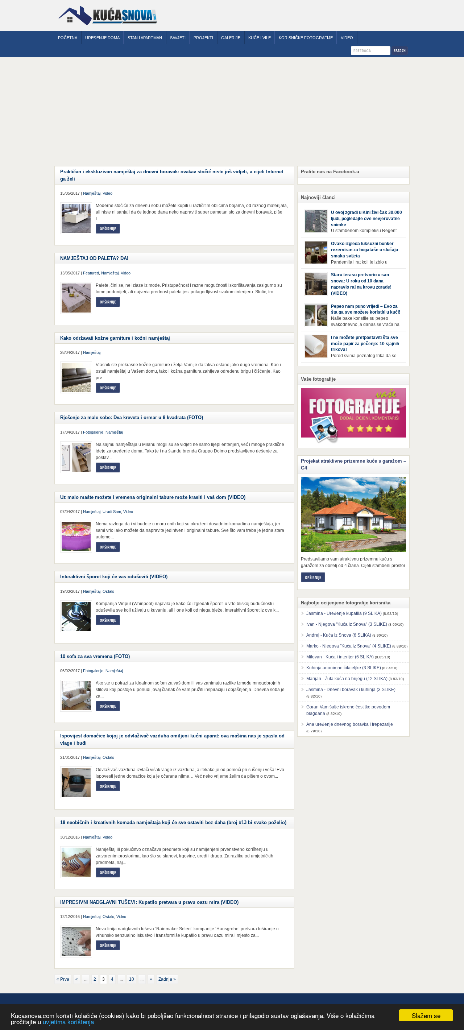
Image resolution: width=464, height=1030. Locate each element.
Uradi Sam (112, 511)
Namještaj (91, 193)
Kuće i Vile (259, 38)
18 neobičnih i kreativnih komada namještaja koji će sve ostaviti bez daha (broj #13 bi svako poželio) (173, 822)
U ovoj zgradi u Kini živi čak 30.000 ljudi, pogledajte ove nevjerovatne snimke (366, 218)
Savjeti (178, 38)
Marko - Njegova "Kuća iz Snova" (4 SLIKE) (348, 646)
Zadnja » (167, 979)
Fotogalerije (93, 432)
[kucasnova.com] (107, 27)
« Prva (63, 979)
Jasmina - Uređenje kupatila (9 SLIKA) (344, 613)
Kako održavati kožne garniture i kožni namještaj (115, 338)
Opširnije (108, 228)
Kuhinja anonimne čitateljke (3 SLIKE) (343, 667)
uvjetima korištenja (68, 1021)
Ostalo (108, 591)
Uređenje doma (102, 38)
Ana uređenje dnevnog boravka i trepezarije (349, 724)
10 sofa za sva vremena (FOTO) (95, 656)
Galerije (230, 38)
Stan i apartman (145, 38)
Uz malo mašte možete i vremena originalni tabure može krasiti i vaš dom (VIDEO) (152, 497)
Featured (91, 273)
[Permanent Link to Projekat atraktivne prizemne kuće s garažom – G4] (353, 514)
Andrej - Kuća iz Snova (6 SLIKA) (338, 635)
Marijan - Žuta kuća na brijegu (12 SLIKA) (347, 678)
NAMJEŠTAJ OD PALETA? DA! (94, 258)
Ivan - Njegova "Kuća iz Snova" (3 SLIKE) (346, 624)
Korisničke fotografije (306, 38)
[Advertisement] (232, 111)
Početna (67, 38)
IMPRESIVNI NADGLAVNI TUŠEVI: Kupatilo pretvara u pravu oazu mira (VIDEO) (149, 902)
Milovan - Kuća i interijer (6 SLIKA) (340, 656)
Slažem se (426, 1015)
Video (347, 38)
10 (131, 979)
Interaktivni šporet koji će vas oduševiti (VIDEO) (113, 576)
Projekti (203, 38)
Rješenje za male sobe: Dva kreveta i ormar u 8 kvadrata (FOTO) (131, 417)
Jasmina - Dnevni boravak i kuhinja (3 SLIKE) (350, 689)
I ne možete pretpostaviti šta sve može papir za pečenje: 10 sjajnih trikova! (365, 343)
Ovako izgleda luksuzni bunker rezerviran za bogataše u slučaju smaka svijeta (364, 249)
